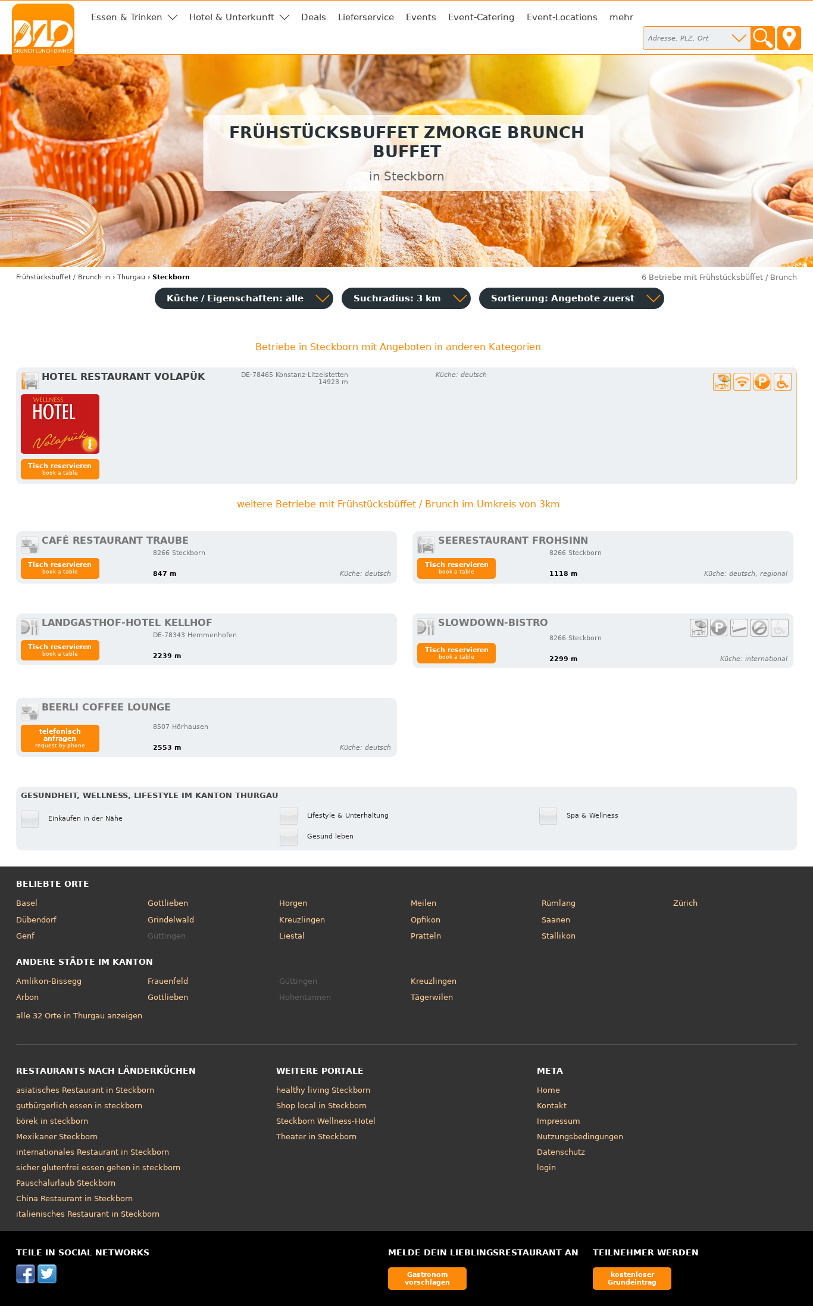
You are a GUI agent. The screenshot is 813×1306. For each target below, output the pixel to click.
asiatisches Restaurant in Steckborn (85, 1090)
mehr (621, 17)
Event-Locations (562, 17)
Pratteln (426, 935)
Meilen (423, 903)
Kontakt (552, 1105)
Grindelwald (171, 919)
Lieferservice (366, 17)
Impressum (558, 1121)
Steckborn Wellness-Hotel (326, 1121)
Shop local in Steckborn (321, 1105)
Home (548, 1090)
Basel (26, 903)
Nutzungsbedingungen (580, 1136)
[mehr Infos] (60, 424)
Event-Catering (481, 17)
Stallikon (559, 935)
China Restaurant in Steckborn (74, 1198)
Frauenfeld (168, 981)
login (546, 1167)
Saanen (556, 919)
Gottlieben (168, 903)
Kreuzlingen (302, 919)
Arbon (27, 997)
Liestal (292, 935)
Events (421, 17)
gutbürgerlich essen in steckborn (79, 1105)
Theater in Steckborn (316, 1136)
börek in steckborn (52, 1121)
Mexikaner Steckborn (57, 1136)
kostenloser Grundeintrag (632, 1278)
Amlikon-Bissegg (49, 981)
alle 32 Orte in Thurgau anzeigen (79, 1015)
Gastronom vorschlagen (427, 1278)
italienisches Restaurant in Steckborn (88, 1214)
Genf (25, 935)
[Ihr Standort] (789, 38)
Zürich (685, 903)
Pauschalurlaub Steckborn (65, 1183)
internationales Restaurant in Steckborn (92, 1152)
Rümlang (559, 903)
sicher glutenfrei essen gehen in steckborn (98, 1167)
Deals (313, 17)
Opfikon (425, 919)
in (63, 277)
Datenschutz (561, 1152)
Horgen (293, 903)
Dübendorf (36, 919)
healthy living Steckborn (323, 1090)
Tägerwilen (432, 997)
